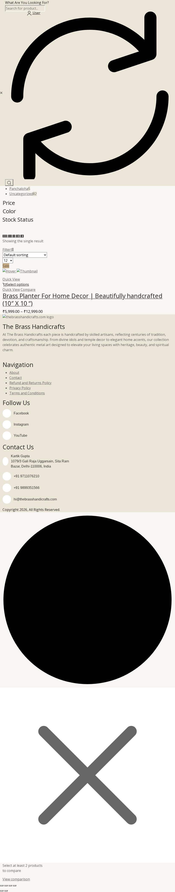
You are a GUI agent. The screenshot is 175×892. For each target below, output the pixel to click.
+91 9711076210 (26, 476)
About (14, 372)
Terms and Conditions (27, 393)
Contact (15, 377)
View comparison (16, 879)
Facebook (21, 413)
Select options (17, 284)
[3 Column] (10, 236)
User (36, 12)
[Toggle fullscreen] (6, 885)
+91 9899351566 (26, 488)
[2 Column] (14, 236)
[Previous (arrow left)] (1, 890)
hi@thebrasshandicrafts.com (35, 499)
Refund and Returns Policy (30, 382)
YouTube (20, 435)
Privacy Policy (20, 388)
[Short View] (22, 236)
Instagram (21, 424)
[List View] (18, 236)
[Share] (10, 885)
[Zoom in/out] (1, 885)
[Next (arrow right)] (6, 890)
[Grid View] (5, 236)
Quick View (11, 279)
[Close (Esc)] (14, 885)
